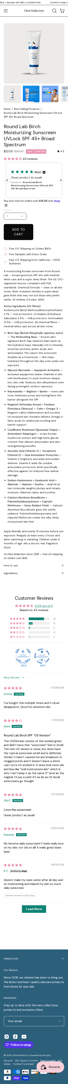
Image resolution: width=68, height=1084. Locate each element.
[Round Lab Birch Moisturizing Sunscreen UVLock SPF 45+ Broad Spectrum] (12, 93)
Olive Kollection (34, 10)
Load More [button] (34, 909)
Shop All (8, 1060)
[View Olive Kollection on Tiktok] (15, 1036)
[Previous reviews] (7, 180)
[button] (54, 10)
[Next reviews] (61, 180)
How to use (11, 565)
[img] (60, 151)
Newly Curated (47, 1060)
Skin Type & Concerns (26, 1060)
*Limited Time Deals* (23, 1064)
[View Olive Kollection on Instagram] (6, 1036)
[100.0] (23, 656)
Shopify (46, 1055)
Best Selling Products (26, 109)
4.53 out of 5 (44, 606)
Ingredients (11, 573)
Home (7, 109)
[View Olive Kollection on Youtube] (24, 1036)
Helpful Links (11, 958)
